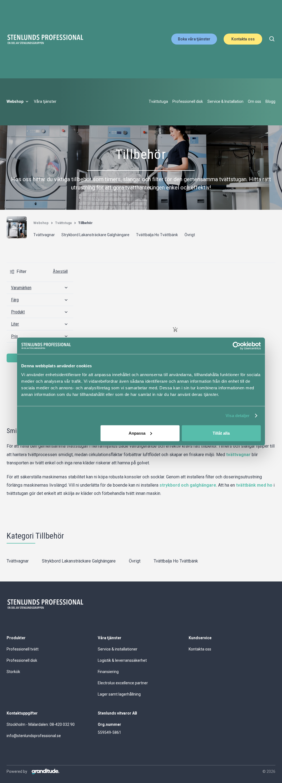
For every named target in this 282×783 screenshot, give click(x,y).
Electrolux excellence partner (123, 683)
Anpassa (137, 433)
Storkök (13, 671)
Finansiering (108, 671)
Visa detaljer (238, 415)
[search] (272, 39)
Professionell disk (22, 660)
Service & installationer (117, 649)
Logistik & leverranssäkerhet (122, 660)
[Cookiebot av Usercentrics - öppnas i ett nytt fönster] (237, 346)
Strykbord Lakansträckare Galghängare (79, 561)
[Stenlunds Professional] (45, 39)
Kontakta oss (243, 39)
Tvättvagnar (18, 561)
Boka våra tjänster (194, 39)
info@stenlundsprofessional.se (34, 736)
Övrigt (134, 561)
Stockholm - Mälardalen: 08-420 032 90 (41, 724)
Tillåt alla (221, 433)
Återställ (60, 271)
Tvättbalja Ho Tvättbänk (176, 561)
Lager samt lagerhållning (119, 694)
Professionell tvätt (23, 649)
